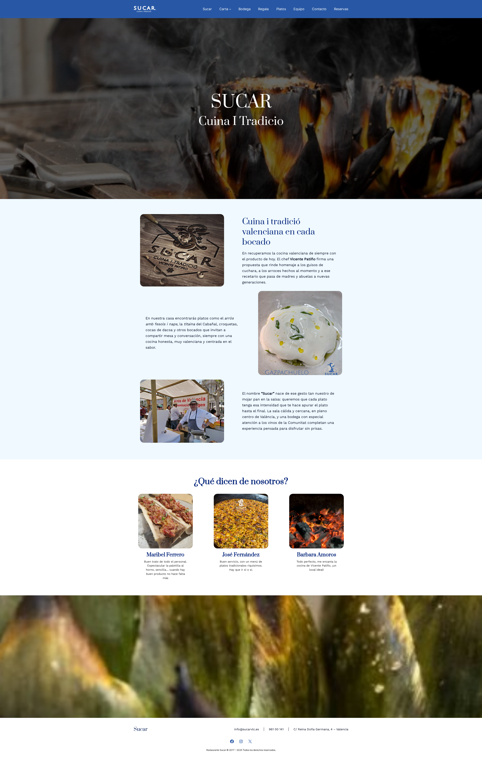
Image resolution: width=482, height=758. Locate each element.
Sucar (140, 729)
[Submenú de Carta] (230, 9)
